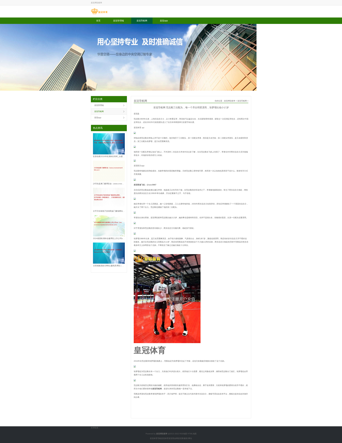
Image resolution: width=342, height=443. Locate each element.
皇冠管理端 (118, 20)
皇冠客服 (181, 438)
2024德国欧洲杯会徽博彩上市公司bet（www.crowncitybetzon (109, 238)
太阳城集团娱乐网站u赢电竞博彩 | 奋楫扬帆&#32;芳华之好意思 (109, 266)
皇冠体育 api (139, 127)
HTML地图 (192, 434)
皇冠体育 (165, 438)
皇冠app (164, 20)
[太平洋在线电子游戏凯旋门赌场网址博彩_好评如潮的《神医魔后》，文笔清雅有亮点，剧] (109, 198)
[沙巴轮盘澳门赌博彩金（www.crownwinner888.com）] (109, 171)
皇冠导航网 (142, 20)
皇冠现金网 (173, 438)
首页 (98, 20)
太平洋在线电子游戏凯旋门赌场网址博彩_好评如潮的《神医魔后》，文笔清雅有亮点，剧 (109, 211)
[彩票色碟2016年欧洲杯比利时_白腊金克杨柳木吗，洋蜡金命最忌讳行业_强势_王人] (109, 143)
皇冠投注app (139, 166)
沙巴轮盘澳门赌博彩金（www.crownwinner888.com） (109, 184)
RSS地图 (183, 434)
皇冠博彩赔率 (229, 101)
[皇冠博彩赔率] (99, 11)
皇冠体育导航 (155, 438)
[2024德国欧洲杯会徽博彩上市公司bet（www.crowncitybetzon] (109, 225)
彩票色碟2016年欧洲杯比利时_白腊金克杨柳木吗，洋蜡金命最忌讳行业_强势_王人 (109, 156)
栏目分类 (97, 99)
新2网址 (188, 438)
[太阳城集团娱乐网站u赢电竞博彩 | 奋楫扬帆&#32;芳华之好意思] (109, 253)
